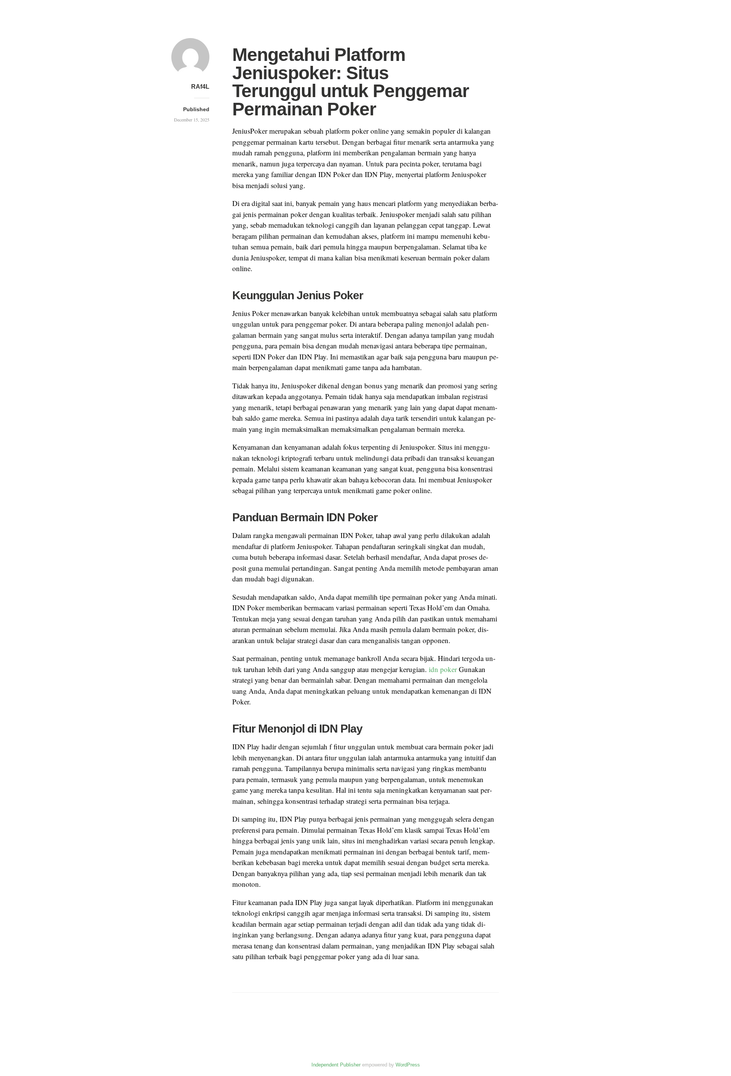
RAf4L (200, 86)
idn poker (443, 669)
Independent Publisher (336, 1065)
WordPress (408, 1065)
